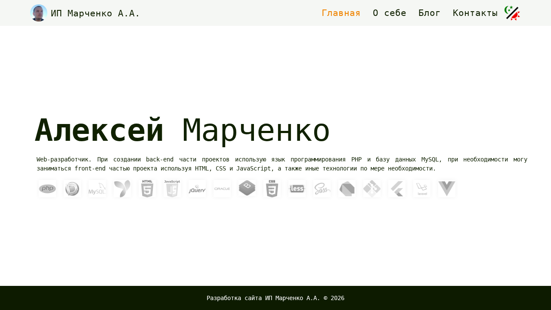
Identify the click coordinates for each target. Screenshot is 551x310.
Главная (341, 13)
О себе (389, 13)
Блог (429, 13)
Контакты (475, 13)
